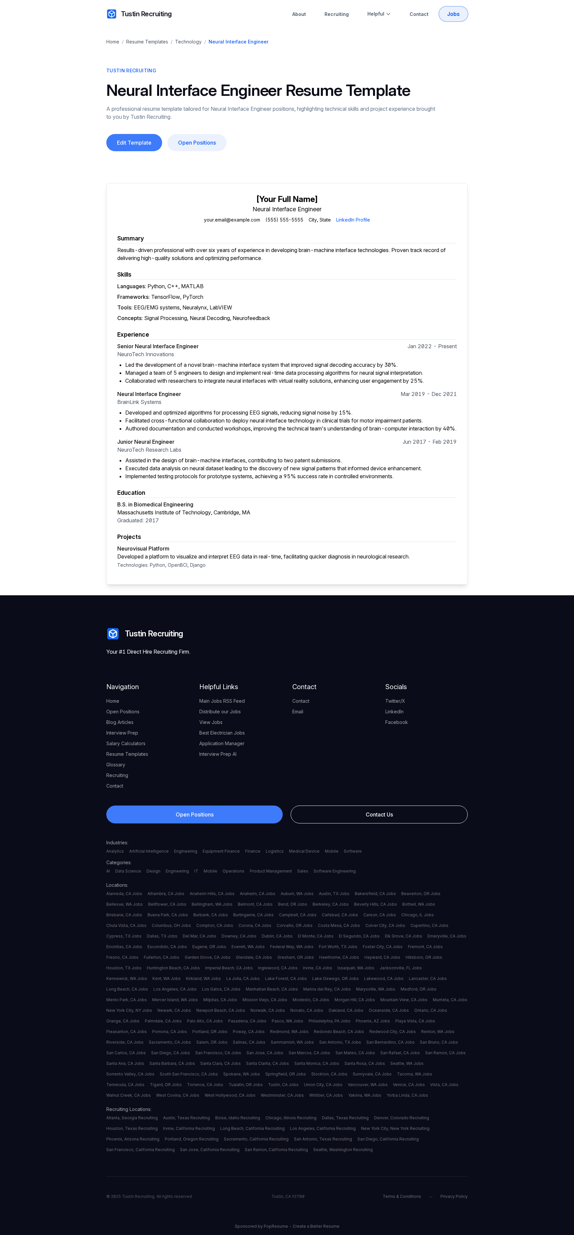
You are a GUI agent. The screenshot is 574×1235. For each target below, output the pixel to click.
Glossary (115, 764)
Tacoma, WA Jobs (414, 1074)
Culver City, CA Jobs (385, 925)
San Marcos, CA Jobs (309, 1052)
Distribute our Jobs (220, 711)
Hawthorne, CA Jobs (339, 957)
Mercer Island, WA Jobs (175, 999)
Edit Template (134, 142)
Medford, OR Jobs (418, 989)
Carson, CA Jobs (379, 914)
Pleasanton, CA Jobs (126, 1031)
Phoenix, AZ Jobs (373, 1020)
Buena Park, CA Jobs (167, 914)
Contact (419, 14)
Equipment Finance (221, 851)
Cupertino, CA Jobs (429, 925)
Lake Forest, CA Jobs (286, 978)
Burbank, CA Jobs (210, 914)
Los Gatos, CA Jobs (221, 989)
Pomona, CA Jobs (169, 1031)
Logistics (275, 851)
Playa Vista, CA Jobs (415, 1020)
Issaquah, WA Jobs (355, 967)
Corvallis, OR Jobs (295, 925)
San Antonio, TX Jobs (340, 1042)
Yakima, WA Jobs (364, 1095)
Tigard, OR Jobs (166, 1084)
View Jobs (211, 722)
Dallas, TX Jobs (162, 936)
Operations (233, 871)
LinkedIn (394, 711)
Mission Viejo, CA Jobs (264, 999)
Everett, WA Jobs (248, 946)
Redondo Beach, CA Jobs (339, 1031)
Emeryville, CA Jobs (447, 936)
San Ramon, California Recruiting (276, 1149)
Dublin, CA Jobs (277, 936)
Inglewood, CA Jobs (278, 967)
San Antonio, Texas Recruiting (323, 1139)
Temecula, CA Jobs (125, 1084)
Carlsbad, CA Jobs (340, 914)
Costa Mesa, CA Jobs (339, 925)
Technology (188, 41)
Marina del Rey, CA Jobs (327, 989)
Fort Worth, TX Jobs (338, 946)
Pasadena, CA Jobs (247, 1020)
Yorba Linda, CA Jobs (407, 1095)
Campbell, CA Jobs (298, 914)
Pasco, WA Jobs (287, 1020)
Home (112, 41)
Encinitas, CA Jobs (124, 946)
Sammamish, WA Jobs (292, 1042)
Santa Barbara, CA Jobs (172, 1063)
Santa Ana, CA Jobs (125, 1063)
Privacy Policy (454, 1196)
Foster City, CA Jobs (383, 946)
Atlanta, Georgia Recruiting (132, 1117)
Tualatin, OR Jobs (246, 1084)
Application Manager (221, 743)
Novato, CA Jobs (306, 1010)
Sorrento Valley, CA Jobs (130, 1074)
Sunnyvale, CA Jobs (372, 1074)
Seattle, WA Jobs (407, 1063)
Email (297, 711)
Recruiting (337, 14)
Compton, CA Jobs (214, 925)
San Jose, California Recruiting (209, 1149)
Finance (252, 851)
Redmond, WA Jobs (289, 1031)
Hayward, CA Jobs (382, 957)
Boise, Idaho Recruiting (237, 1117)
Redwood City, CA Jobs (392, 1031)
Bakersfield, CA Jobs (375, 893)
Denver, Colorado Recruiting (401, 1117)
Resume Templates (147, 41)
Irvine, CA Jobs (317, 967)
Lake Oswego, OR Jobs (335, 978)
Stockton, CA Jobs (329, 1074)
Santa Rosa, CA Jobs (364, 1063)
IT (196, 871)
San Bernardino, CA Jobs (390, 1042)
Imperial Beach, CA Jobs (229, 967)
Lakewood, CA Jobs (384, 978)
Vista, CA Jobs (444, 1084)
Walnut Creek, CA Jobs (128, 1095)
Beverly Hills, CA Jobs (375, 904)
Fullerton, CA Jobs (161, 957)
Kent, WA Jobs (166, 978)
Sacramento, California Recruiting (256, 1139)
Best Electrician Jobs (222, 733)
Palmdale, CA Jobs (163, 1020)
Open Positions (197, 142)
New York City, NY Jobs (129, 1010)
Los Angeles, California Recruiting (323, 1128)
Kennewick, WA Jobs (126, 978)
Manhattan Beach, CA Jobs (272, 989)
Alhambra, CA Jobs (165, 893)
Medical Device (304, 851)
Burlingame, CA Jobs (253, 914)
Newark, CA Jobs (174, 1010)
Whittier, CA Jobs (326, 1095)
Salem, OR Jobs (212, 1042)
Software (353, 851)
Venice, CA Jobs (409, 1084)
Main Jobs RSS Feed (222, 701)
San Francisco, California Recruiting (140, 1149)
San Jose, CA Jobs (264, 1052)
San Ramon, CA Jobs (445, 1052)
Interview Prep (122, 733)
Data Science (128, 871)
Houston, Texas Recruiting (132, 1128)
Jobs (453, 14)
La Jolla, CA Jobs (243, 978)
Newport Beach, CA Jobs (220, 1010)
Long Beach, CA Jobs (127, 989)
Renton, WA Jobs (437, 1031)
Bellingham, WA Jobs (212, 904)
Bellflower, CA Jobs (167, 904)
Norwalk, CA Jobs (267, 1010)
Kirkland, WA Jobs (203, 978)
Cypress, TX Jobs (124, 936)
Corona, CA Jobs (255, 925)
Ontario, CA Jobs (430, 1010)
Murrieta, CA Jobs (450, 999)
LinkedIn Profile (353, 220)
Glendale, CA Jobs (254, 957)
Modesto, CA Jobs (311, 999)
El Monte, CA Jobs (316, 936)
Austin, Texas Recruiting (186, 1117)
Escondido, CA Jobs (167, 946)
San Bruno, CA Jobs (439, 1042)
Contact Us (379, 814)
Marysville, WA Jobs (375, 989)
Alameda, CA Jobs (124, 893)
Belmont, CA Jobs (255, 904)
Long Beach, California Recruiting (252, 1128)
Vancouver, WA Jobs (368, 1084)
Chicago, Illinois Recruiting (291, 1117)
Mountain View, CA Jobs (404, 999)
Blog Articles (120, 722)
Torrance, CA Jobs (205, 1084)
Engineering (185, 851)
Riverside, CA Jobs (125, 1042)
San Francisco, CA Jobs (218, 1052)
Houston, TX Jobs (124, 967)
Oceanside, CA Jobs (389, 1010)
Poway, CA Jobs (249, 1031)
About (299, 14)
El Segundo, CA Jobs (359, 936)
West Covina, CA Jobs (177, 1095)
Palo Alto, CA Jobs (205, 1020)
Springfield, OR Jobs (285, 1074)
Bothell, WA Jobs (418, 904)
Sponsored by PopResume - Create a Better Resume (287, 1226)
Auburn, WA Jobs (297, 893)
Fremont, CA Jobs (425, 946)
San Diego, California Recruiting (388, 1139)
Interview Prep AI (218, 754)
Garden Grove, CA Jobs (208, 957)
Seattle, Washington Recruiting (343, 1149)
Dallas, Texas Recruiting (345, 1117)
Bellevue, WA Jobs (124, 904)
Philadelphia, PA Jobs (329, 1020)
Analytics (115, 851)
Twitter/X (395, 701)
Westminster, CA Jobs (282, 1095)
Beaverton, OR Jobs (420, 893)
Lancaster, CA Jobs (428, 978)
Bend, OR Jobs (292, 904)
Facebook (396, 722)
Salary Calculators (125, 743)
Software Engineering (335, 871)
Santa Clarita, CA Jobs (267, 1063)
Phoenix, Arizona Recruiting (132, 1139)
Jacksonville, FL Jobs (401, 967)
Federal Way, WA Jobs (292, 946)
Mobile (331, 851)
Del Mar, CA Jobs (199, 936)
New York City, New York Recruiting (395, 1128)
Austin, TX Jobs (334, 893)
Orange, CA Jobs (123, 1020)
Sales (302, 871)
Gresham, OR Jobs (295, 957)
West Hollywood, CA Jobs (230, 1095)
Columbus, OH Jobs (171, 925)
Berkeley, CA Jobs (331, 904)
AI (108, 871)
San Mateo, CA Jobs (355, 1052)
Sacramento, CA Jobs (170, 1042)
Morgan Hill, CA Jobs (355, 999)
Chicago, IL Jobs (417, 914)
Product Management (271, 871)
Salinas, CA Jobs (249, 1042)
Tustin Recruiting (146, 14)
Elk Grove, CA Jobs (403, 936)
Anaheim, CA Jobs (257, 893)
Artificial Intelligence (149, 851)
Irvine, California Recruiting (189, 1128)
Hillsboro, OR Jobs (424, 957)
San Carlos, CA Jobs (126, 1052)
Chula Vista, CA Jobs (126, 925)
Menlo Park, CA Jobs (126, 999)
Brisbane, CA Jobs (124, 914)
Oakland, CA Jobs (346, 1010)
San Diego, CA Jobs (170, 1052)
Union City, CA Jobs (323, 1084)
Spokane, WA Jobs (241, 1074)
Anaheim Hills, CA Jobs (212, 893)
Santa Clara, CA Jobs (220, 1063)
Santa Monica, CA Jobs (316, 1063)
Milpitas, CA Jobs (220, 999)
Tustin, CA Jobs (283, 1084)
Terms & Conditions (402, 1196)
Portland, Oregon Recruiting (192, 1139)
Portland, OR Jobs (210, 1031)
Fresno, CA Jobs (122, 957)
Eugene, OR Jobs (209, 946)
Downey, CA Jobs (239, 936)
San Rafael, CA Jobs (400, 1052)
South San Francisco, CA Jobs (189, 1074)
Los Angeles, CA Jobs (175, 989)
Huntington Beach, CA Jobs (173, 967)
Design (153, 871)
